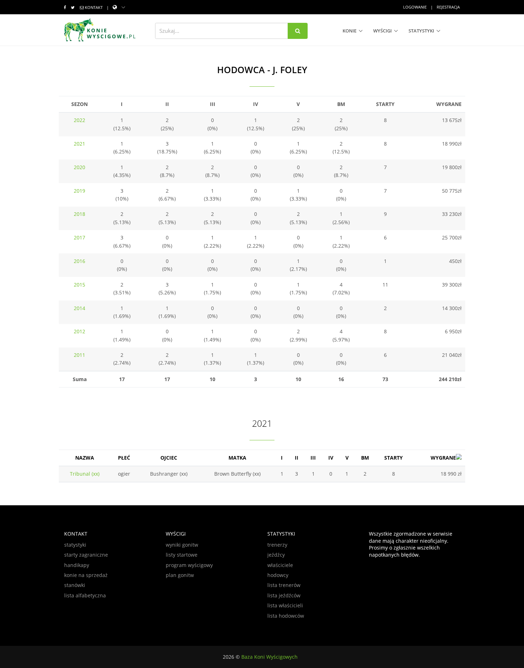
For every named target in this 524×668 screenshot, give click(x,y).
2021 (79, 143)
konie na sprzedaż (86, 575)
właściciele (280, 565)
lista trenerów (283, 585)
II (296, 457)
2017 (79, 237)
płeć (124, 457)
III (313, 457)
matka (237, 457)
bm (365, 457)
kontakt (94, 7)
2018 (79, 214)
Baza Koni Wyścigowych (269, 656)
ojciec (168, 457)
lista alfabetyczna (85, 595)
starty (393, 457)
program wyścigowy (189, 565)
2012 (79, 331)
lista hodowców (285, 615)
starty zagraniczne (86, 554)
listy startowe (181, 554)
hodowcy (277, 575)
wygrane (443, 457)
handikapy (76, 565)
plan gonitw (180, 575)
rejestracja (448, 7)
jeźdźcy (276, 554)
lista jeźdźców (283, 595)
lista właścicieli (285, 605)
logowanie (415, 7)
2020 (79, 167)
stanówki (74, 585)
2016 (79, 261)
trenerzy (277, 544)
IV (330, 457)
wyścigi (382, 30)
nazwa (84, 457)
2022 (79, 120)
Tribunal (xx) (84, 473)
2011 (79, 354)
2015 (79, 284)
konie (349, 30)
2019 (79, 190)
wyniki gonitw (182, 544)
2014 (79, 308)
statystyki (421, 30)
